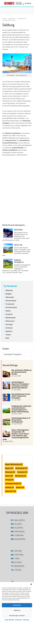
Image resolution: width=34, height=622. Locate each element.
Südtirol (19, 555)
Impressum (26, 619)
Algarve (18, 528)
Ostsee (18, 551)
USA (7, 338)
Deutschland (11, 301)
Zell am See (18, 244)
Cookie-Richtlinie (9, 619)
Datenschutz (18, 619)
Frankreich (10, 304)
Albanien (9, 290)
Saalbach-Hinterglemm (19, 261)
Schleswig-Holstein (13, 483)
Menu (29, 3)
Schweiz (9, 328)
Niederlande (11, 318)
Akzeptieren (17, 605)
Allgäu (18, 524)
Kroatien (9, 314)
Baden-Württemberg (13, 464)
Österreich (10, 321)
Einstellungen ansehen (17, 615)
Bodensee (19, 566)
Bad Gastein (18, 229)
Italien (8, 311)
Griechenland (11, 307)
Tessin (17, 570)
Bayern (9, 468)
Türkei (8, 335)
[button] (31, 584)
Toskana (19, 535)
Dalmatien (19, 539)
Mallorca (19, 520)
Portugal (9, 324)
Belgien (9, 294)
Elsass (18, 562)
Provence (19, 531)
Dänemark (10, 297)
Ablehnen (17, 610)
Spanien (9, 331)
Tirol (17, 558)
